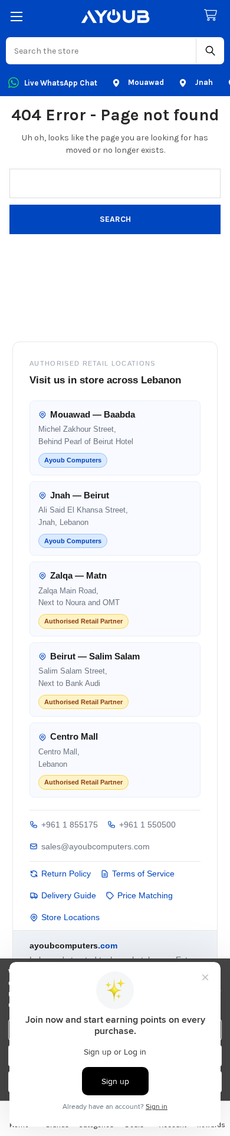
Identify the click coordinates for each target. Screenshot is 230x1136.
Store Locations (70, 917)
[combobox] (101, 50)
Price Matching (145, 895)
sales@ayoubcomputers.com (95, 846)
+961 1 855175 (69, 824)
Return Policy (66, 873)
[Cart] (213, 15)
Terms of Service (143, 873)
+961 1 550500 (147, 824)
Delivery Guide (68, 895)
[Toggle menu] (16, 16)
